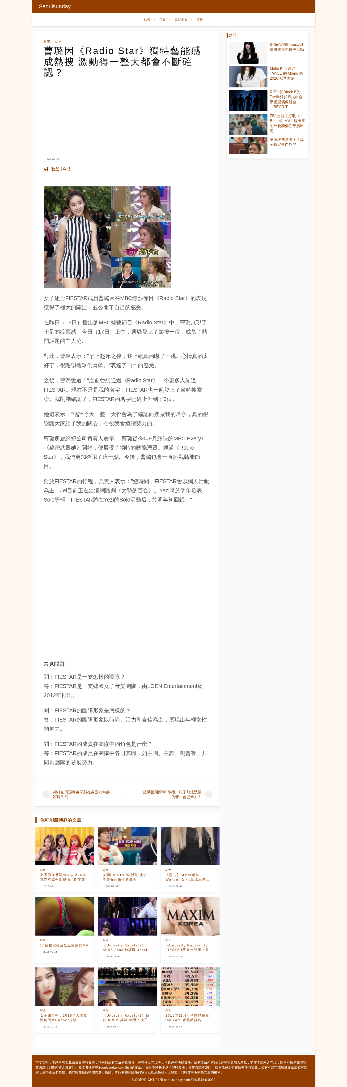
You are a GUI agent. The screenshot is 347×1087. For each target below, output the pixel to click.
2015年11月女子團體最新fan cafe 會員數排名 (187, 1018)
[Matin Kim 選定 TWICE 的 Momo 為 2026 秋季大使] (248, 77)
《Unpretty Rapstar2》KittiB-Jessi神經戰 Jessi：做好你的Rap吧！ (127, 947)
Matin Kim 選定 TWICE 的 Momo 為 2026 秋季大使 (286, 73)
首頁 (47, 41)
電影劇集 (181, 19)
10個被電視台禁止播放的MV (64, 945)
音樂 (162, 19)
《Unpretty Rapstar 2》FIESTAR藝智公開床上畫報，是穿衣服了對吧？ (187, 947)
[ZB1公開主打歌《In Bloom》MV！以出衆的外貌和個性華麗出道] (248, 124)
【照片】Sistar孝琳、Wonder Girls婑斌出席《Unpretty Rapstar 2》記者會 (189, 877)
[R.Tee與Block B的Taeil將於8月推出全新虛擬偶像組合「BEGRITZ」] (248, 100)
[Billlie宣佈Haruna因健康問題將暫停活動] (248, 53)
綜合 (147, 19)
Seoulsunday (55, 6)
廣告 (200, 19)
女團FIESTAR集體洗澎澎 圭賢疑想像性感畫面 (126, 877)
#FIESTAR (57, 169)
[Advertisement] (127, 113)
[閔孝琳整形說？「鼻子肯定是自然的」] (248, 145)
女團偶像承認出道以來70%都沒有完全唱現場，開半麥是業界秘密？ (64, 877)
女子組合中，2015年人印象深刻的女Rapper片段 (63, 1018)
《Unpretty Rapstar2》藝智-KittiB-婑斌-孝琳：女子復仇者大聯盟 (127, 1018)
